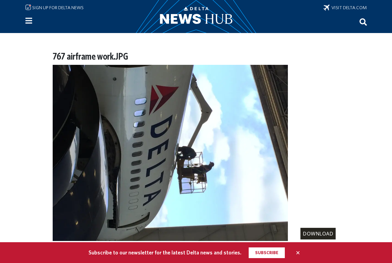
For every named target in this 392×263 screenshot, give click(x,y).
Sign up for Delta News (57, 7)
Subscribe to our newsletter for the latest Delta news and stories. (165, 252)
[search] (363, 22)
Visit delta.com (348, 7)
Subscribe (266, 252)
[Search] (363, 22)
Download (318, 233)
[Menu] (29, 21)
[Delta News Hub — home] (196, 16)
